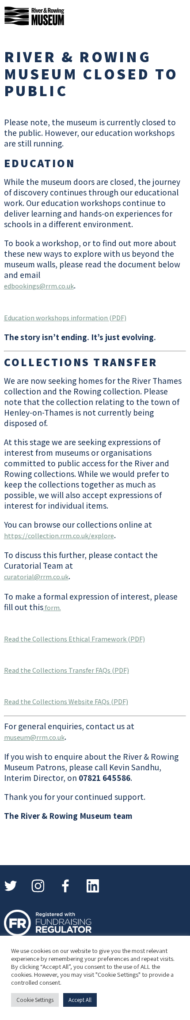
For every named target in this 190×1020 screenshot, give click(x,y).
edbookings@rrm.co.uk (39, 286)
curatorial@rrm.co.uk (36, 576)
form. (52, 607)
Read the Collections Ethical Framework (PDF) (74, 639)
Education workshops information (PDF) (65, 317)
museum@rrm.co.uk (34, 737)
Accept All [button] (79, 1000)
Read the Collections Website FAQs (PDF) (66, 701)
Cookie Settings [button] (34, 1000)
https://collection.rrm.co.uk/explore (59, 535)
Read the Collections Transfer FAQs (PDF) (66, 670)
